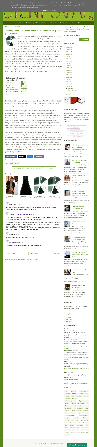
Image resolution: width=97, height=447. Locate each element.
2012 (67, 79)
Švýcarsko (67, 435)
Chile (72, 420)
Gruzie (86, 425)
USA (81, 420)
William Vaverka (68, 339)
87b (70, 430)
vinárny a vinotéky (70, 415)
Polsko (66, 427)
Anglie (76, 420)
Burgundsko (80, 403)
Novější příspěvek (11, 253)
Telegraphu (41, 135)
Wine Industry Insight (43, 127)
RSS (79, 22)
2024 (67, 52)
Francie (86, 396)
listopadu (71, 91)
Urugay (83, 432)
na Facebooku (73, 31)
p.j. (65, 361)
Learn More (45, 10)
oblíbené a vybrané (70, 401)
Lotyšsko (67, 432)
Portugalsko (85, 422)
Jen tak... (17, 163)
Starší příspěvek (57, 253)
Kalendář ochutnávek (40, 22)
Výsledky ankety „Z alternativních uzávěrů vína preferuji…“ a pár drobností (33, 32)
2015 (67, 72)
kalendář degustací (81, 115)
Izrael (87, 430)
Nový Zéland (80, 425)
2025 (67, 50)
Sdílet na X (22, 156)
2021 (67, 59)
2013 (67, 77)
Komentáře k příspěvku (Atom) (28, 259)
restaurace (67, 410)
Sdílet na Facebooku (11, 156)
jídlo (74, 408)
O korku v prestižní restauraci (71, 379)
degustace (67, 393)
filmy (87, 413)
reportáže (74, 406)
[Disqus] (33, 224)
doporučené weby (83, 401)
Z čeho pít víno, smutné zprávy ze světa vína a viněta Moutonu (80, 254)
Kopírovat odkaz (39, 156)
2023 (67, 54)
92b (78, 430)
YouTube (67, 315)
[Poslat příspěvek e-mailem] (17, 160)
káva (78, 427)
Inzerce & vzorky (52, 22)
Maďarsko (85, 410)
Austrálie (86, 420)
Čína (87, 432)
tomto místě (76, 113)
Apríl (82, 430)
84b (66, 430)
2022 (67, 56)
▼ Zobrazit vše (67, 94)
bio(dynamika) (84, 391)
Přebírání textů (64, 22)
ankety (11, 163)
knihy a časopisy (76, 410)
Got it (54, 10)
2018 (67, 66)
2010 (67, 84)
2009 (67, 86)
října (69, 93)
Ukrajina (78, 432)
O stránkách (20, 22)
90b (74, 430)
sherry (86, 408)
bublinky (67, 396)
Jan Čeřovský (13, 160)
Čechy (66, 413)
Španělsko (80, 396)
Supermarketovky (83, 415)
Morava (74, 403)
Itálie (87, 403)
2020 (67, 61)
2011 (67, 82)
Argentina (72, 425)
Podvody (73, 413)
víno (66, 391)
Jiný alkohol (68, 408)
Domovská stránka (34, 253)
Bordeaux (67, 406)
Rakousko (85, 406)
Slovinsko (67, 420)
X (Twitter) (68, 319)
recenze (73, 391)
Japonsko (80, 413)
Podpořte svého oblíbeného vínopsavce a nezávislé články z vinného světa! (34, 168)
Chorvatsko (72, 422)
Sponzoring (29, 22)
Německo (67, 403)
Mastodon (68, 321)
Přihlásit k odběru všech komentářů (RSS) (76, 383)
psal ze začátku (49, 144)
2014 (67, 75)
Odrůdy (86, 427)
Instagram (68, 313)
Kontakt (73, 22)
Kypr (66, 425)
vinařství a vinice (83, 393)
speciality (76, 418)
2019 (67, 63)
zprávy (73, 396)
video (66, 422)
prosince (70, 88)
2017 (67, 68)
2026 (67, 47)
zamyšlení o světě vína (71, 398)
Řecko (79, 422)
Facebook (67, 317)
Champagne (80, 408)
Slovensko (85, 418)
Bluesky (30, 156)
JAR (82, 427)
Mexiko (72, 432)
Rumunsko (72, 427)
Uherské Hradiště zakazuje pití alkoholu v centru (45, 139)
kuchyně (67, 418)
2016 (67, 70)
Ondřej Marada (68, 350)
